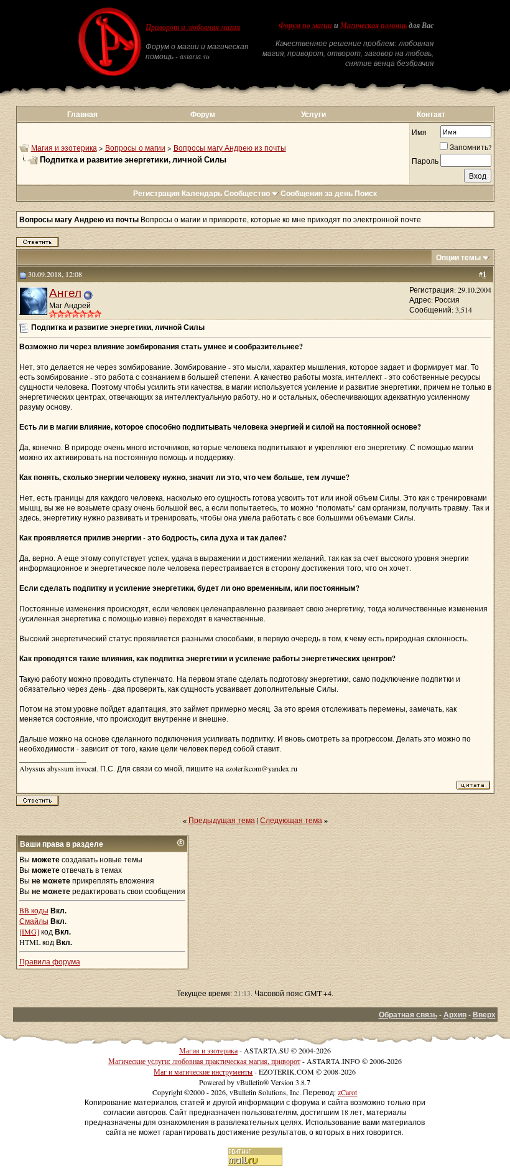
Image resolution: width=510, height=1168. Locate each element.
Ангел (65, 292)
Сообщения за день (316, 193)
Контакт (431, 114)
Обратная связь (408, 1014)
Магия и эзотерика (64, 148)
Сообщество (247, 193)
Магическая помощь (373, 25)
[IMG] (29, 931)
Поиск (366, 193)
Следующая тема (291, 820)
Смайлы (34, 921)
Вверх (484, 1014)
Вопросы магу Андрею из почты (230, 148)
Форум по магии (305, 25)
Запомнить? (470, 147)
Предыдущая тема (221, 820)
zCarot (347, 1092)
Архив (454, 1014)
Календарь (202, 193)
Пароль (425, 161)
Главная (82, 114)
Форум (202, 114)
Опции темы (458, 257)
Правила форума (49, 961)
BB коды (34, 910)
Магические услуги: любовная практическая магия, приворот (204, 1061)
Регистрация (156, 193)
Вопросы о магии (135, 148)
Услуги (313, 114)
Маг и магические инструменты (203, 1071)
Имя (419, 132)
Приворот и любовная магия (193, 27)
